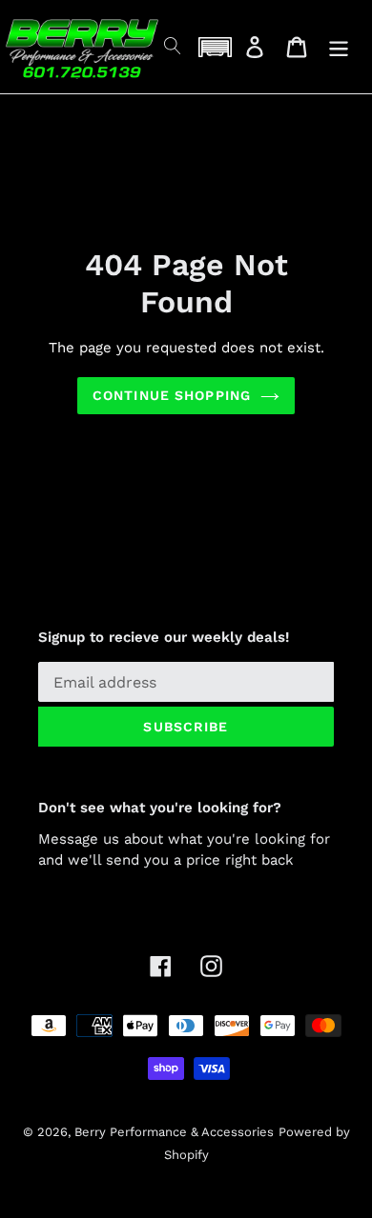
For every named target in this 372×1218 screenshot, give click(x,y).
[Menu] (339, 47)
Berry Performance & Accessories (174, 1132)
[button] (215, 47)
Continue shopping (172, 395)
